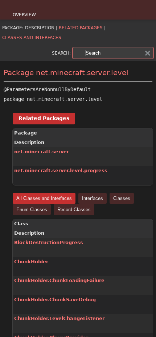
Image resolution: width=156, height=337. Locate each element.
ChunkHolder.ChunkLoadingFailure (59, 280)
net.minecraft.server (41, 151)
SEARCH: (61, 53)
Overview (24, 14)
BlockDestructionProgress (48, 242)
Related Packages (81, 27)
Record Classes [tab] (74, 209)
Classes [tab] (121, 198)
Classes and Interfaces (31, 37)
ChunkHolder (31, 261)
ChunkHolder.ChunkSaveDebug (55, 299)
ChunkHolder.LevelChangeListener (59, 318)
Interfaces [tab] (92, 198)
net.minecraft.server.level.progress (60, 170)
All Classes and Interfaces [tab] (44, 198)
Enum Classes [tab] (31, 209)
